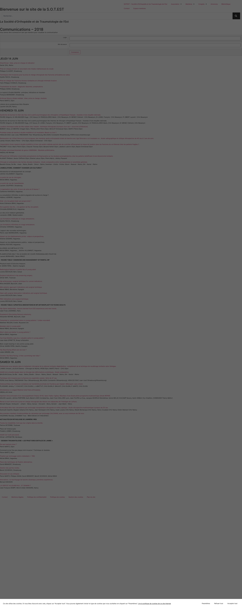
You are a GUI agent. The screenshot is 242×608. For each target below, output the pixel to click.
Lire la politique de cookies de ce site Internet (154, 604)
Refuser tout (218, 603)
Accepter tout (232, 603)
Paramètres (206, 603)
